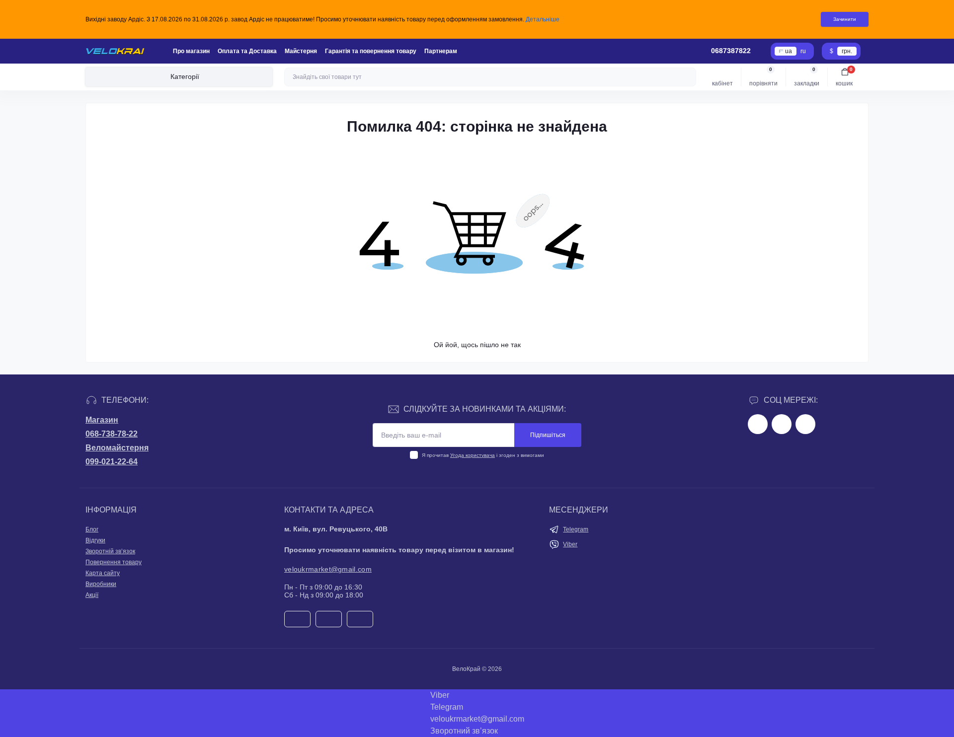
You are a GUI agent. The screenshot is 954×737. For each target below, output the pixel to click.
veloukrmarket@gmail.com (328, 569)
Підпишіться (547, 435)
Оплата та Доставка (247, 51)
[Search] (687, 77)
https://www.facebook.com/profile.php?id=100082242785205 (758, 424)
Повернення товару (113, 562)
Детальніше (542, 19)
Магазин (101, 420)
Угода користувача (472, 455)
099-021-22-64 (111, 461)
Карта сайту (102, 573)
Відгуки (95, 540)
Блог (91, 529)
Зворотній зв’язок (110, 551)
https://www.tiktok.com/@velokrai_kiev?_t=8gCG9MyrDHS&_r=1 (805, 424)
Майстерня (301, 51)
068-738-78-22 (111, 434)
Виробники (100, 584)
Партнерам (440, 51)
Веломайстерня (117, 447)
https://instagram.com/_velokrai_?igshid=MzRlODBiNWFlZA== (782, 424)
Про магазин (191, 51)
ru (803, 51)
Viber (570, 544)
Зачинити (844, 19)
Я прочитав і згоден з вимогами (483, 455)
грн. (847, 51)
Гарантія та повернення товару (370, 51)
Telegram (575, 529)
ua (788, 51)
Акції (91, 594)
